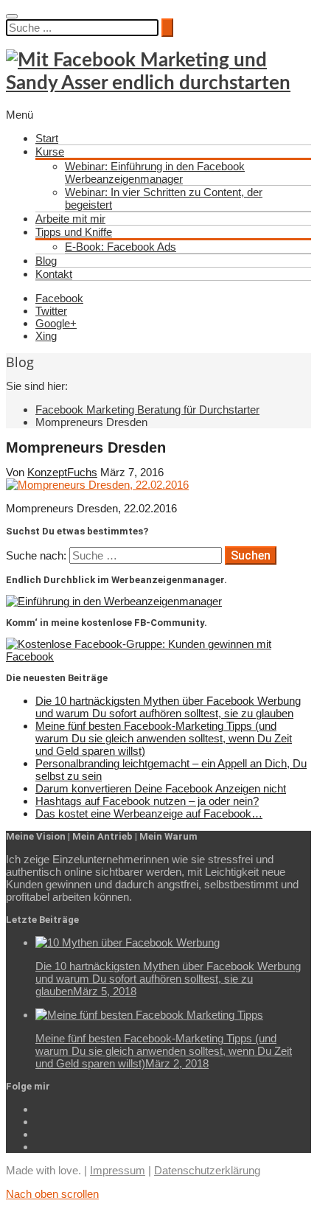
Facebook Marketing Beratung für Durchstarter (147, 409)
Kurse (49, 151)
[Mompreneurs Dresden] (97, 484)
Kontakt (53, 274)
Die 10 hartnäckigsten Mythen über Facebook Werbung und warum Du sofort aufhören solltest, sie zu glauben (168, 706)
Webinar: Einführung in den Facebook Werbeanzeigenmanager (155, 172)
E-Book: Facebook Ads (120, 246)
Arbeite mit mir (70, 218)
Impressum (117, 1170)
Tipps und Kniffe (73, 232)
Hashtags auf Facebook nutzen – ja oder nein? (147, 801)
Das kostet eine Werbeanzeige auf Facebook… (148, 813)
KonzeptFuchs (62, 472)
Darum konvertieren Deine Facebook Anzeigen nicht (160, 788)
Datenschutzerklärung (207, 1170)
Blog (46, 260)
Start (46, 138)
